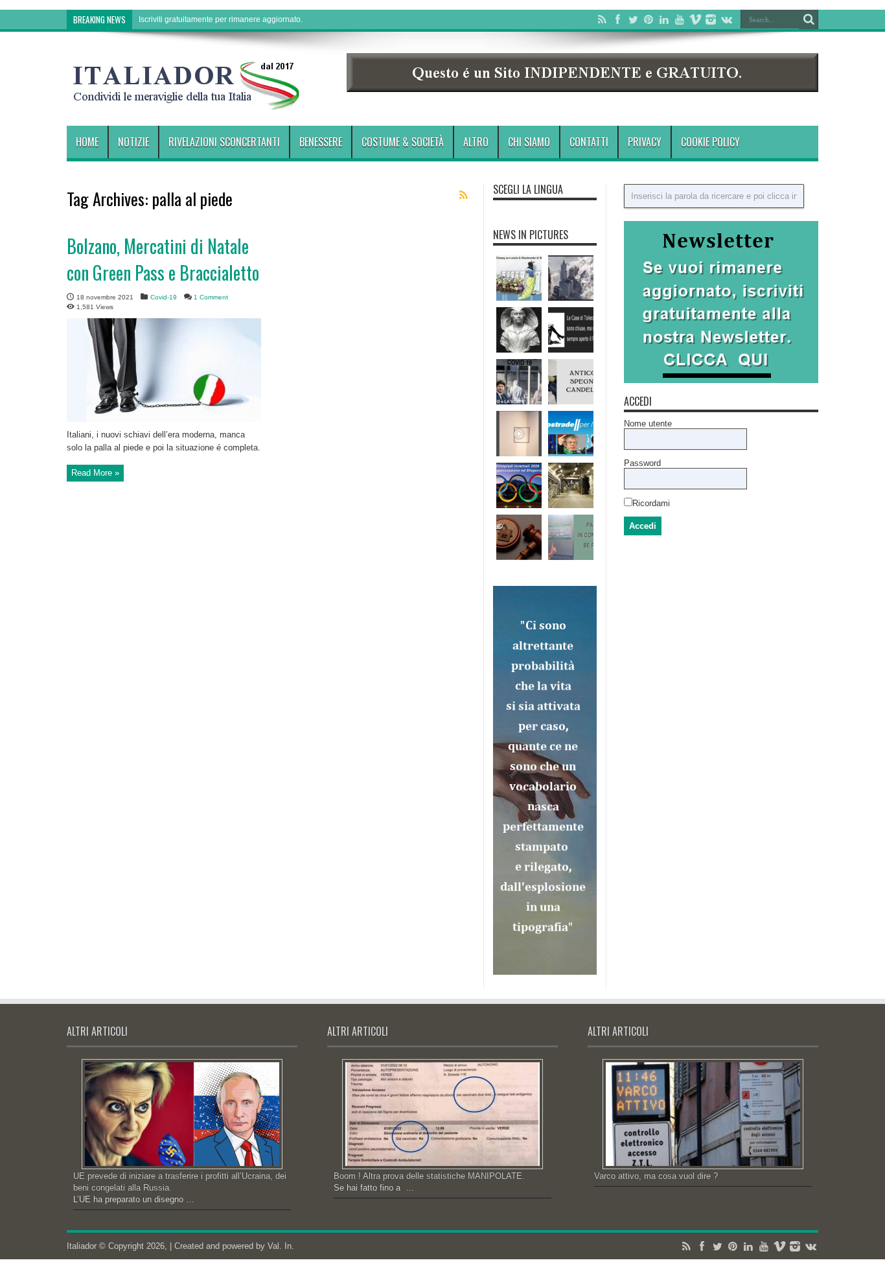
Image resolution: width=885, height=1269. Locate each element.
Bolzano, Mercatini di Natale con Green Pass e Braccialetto (163, 259)
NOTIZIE (133, 142)
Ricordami (651, 503)
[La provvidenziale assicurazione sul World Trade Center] (570, 278)
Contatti (588, 142)
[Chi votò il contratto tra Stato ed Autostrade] (570, 433)
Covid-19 (163, 297)
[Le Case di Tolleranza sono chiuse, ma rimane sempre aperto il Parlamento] (570, 330)
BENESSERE (320, 142)
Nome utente (648, 423)
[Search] (808, 19)
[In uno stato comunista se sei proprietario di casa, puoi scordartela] (519, 537)
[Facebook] (617, 19)
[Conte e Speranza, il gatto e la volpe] (519, 381)
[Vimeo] (695, 19)
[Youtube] (679, 19)
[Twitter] (632, 19)
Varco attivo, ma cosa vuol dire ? (656, 1176)
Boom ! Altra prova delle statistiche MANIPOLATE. (429, 1176)
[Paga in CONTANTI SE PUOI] (570, 537)
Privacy (644, 142)
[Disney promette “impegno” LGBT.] (519, 278)
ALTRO (475, 142)
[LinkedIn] (664, 19)
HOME (87, 142)
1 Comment (211, 297)
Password (642, 463)
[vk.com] (726, 19)
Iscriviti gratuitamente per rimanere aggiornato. (221, 19)
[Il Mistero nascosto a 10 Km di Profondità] (570, 485)
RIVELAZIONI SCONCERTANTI (224, 142)
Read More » (95, 473)
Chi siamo (529, 142)
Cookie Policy (710, 142)
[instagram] (710, 19)
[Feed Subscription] (463, 195)
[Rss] (601, 19)
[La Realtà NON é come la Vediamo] (519, 433)
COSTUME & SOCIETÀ (403, 142)
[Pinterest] (648, 19)
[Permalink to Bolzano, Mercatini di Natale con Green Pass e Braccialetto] (164, 419)
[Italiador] (186, 99)
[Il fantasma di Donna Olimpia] (519, 330)
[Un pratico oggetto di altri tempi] (570, 381)
